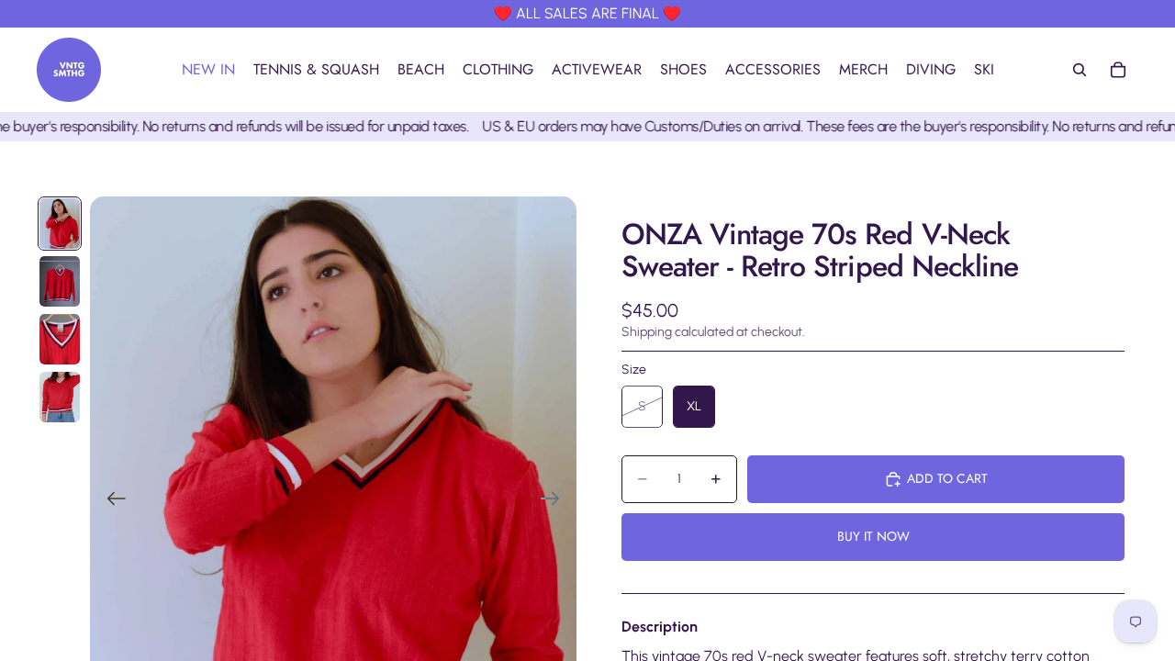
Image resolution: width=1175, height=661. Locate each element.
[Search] (1079, 70)
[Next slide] (555, 500)
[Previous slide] (110, 500)
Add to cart (947, 478)
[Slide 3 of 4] (59, 339)
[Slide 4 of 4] (59, 397)
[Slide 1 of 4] (59, 223)
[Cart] (1118, 70)
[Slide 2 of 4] (59, 281)
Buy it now (873, 536)
